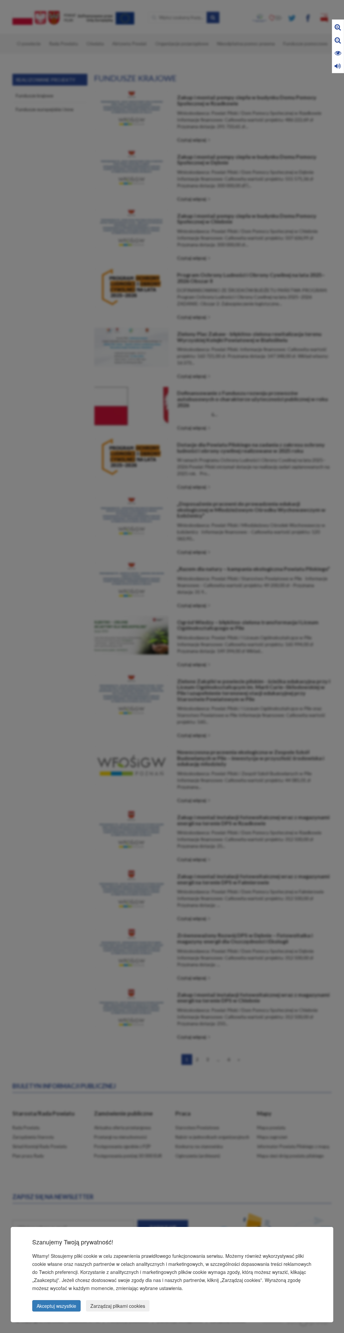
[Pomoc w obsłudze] (338, 65)
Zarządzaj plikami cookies (117, 1305)
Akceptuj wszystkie (56, 1305)
